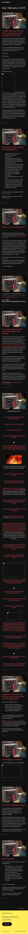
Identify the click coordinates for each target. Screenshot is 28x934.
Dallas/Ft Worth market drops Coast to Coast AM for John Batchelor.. (13, 696)
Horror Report (6, 2)
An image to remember (12, 759)
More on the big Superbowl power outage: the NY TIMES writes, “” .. (14, 527)
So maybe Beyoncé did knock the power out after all (12, 331)
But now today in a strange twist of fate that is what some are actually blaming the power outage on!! (14, 344)
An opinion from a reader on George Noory (13, 148)
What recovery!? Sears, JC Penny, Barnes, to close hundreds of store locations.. (13, 488)
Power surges (8, 859)
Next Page (22, 908)
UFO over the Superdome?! (14, 805)
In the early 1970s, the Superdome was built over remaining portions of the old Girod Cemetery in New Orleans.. (13, 295)
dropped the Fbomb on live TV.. (17, 517)
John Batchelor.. (10, 721)
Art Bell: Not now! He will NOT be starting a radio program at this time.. (12, 33)
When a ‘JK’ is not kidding (13, 227)
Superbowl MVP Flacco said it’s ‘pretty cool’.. (14, 516)
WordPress (23, 931)
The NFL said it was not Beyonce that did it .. (11, 382)
